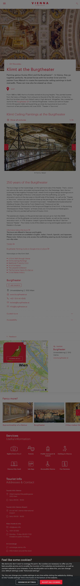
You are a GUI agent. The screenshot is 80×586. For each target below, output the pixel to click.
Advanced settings (27, 582)
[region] (40, 571)
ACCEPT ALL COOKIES (51, 582)
